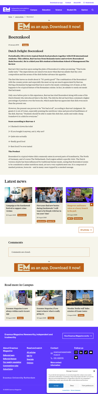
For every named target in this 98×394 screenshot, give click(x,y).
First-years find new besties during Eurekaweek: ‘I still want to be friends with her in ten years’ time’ (49, 209)
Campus (25, 45)
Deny (72, 385)
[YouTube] (91, 352)
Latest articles (19, 17)
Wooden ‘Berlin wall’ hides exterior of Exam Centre (78, 309)
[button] (94, 371)
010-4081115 (59, 358)
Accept (56, 385)
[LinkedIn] (81, 352)
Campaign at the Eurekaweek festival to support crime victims (18, 208)
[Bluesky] (76, 357)
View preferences (88, 385)
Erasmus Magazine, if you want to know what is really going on (48, 311)
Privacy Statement (75, 390)
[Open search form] (92, 9)
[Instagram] (76, 352)
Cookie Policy (66, 390)
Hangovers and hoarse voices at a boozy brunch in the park (77, 208)
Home (10, 17)
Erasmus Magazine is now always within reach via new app (18, 311)
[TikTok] (86, 352)
